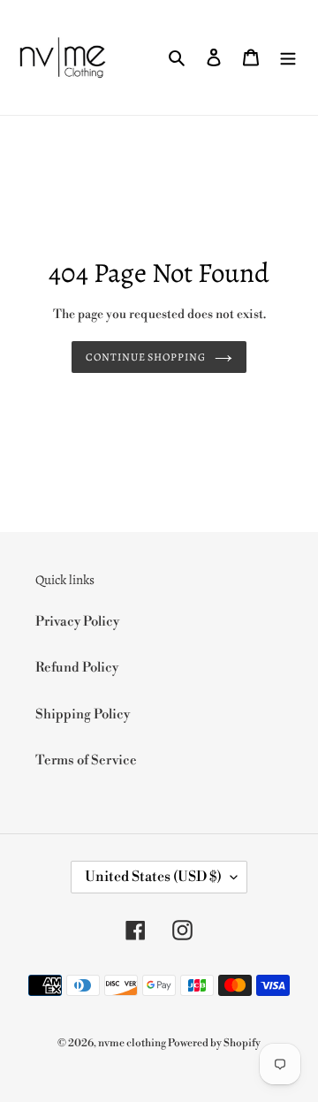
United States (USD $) (153, 876)
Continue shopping (146, 357)
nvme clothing (133, 1043)
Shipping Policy (82, 714)
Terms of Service (86, 760)
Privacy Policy (77, 621)
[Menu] (288, 58)
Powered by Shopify (214, 1043)
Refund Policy (76, 667)
